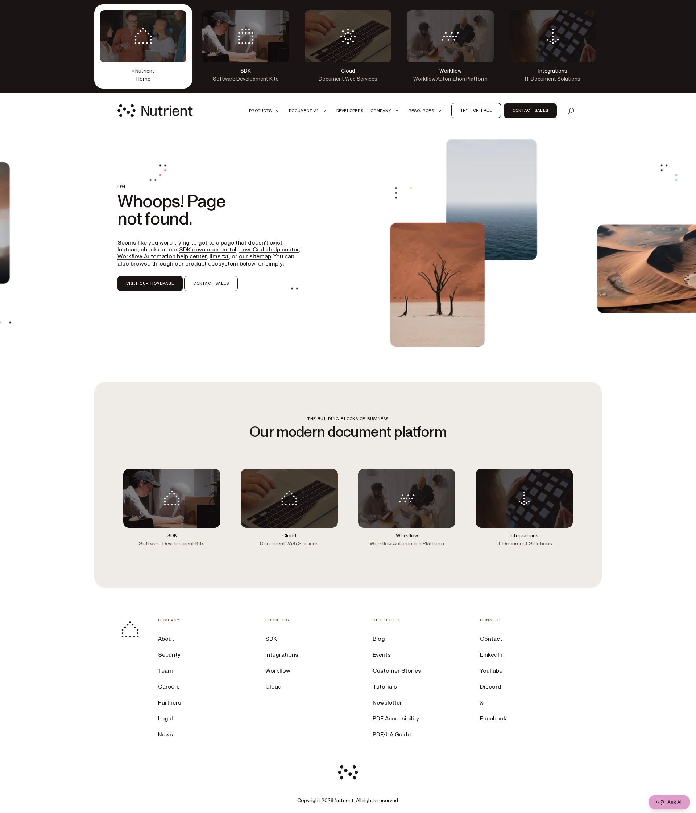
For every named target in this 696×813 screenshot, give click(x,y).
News (165, 735)
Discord (490, 687)
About (166, 639)
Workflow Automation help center (162, 256)
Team (165, 671)
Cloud (273, 687)
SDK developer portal (207, 250)
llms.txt (219, 256)
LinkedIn (491, 655)
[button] (265, 110)
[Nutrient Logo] (155, 110)
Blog (379, 639)
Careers (169, 687)
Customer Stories (397, 671)
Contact (491, 639)
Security (169, 655)
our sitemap (255, 256)
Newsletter (387, 703)
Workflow (277, 671)
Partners (169, 703)
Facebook (493, 719)
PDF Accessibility (396, 719)
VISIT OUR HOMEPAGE (150, 283)
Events (382, 655)
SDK (271, 639)
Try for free (476, 110)
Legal (165, 719)
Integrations (281, 655)
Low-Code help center (269, 250)
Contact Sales (530, 110)
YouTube (491, 671)
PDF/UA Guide (392, 735)
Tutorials (385, 687)
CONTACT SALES (211, 283)
